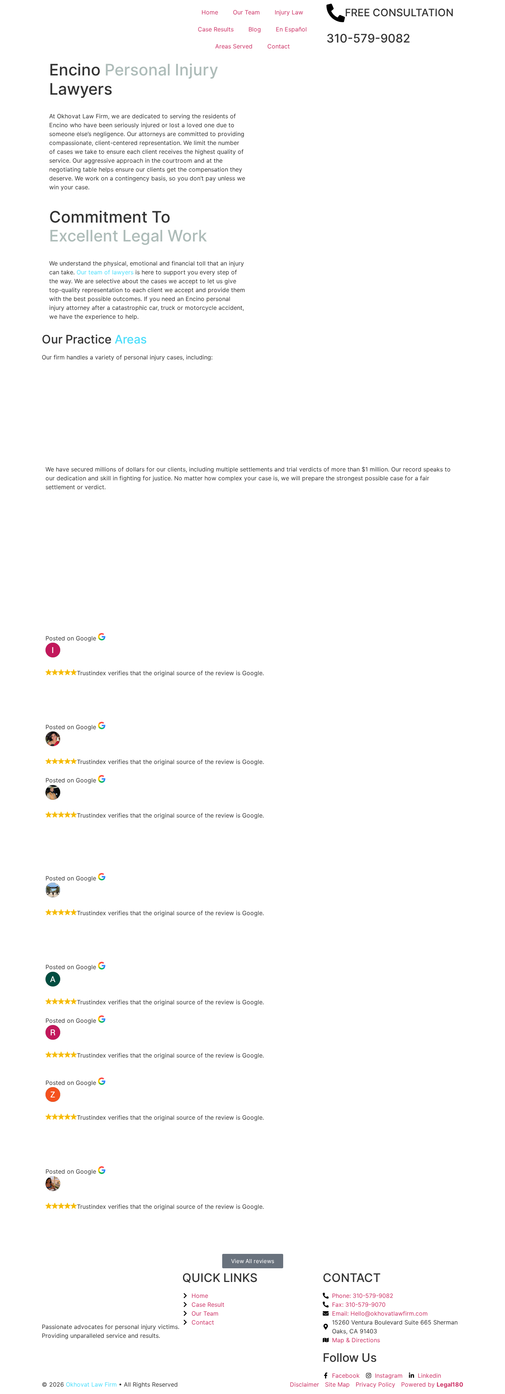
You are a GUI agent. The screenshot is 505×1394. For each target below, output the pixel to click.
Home (209, 12)
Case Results (216, 29)
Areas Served (234, 46)
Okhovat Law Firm (91, 1384)
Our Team (246, 12)
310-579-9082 (368, 38)
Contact (278, 46)
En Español (291, 29)
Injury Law (289, 12)
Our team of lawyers (105, 272)
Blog (254, 29)
